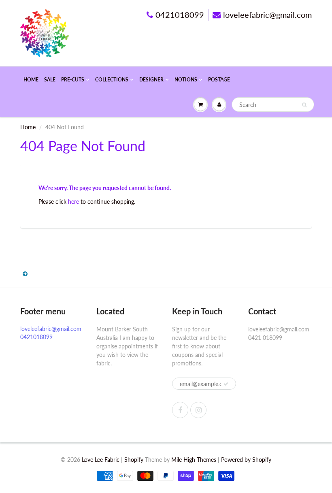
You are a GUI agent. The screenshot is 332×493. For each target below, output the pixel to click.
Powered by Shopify (246, 459)
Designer (151, 80)
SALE (49, 80)
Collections (111, 80)
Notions (186, 80)
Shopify (133, 459)
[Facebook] (180, 410)
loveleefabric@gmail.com (267, 14)
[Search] (304, 104)
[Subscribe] (226, 384)
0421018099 (179, 14)
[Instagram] (198, 410)
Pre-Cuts (72, 80)
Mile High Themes (193, 459)
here (73, 201)
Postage (219, 80)
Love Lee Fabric (100, 459)
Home (30, 80)
